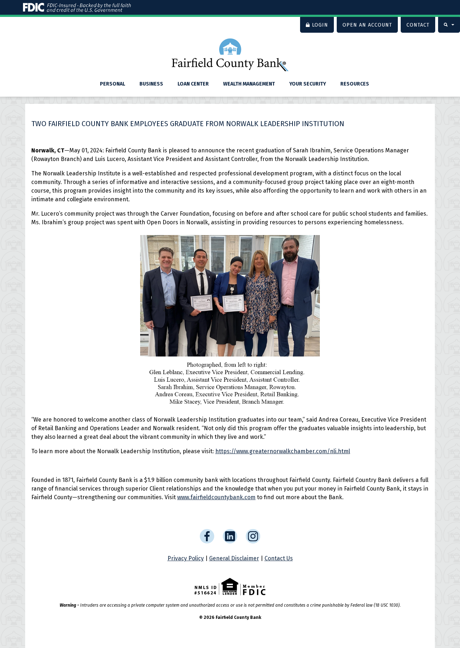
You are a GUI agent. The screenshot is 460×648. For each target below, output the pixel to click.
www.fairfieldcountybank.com (216, 497)
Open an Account (367, 25)
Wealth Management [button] (249, 84)
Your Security (307, 84)
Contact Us (278, 558)
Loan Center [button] (193, 84)
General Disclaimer (234, 558)
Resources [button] (354, 84)
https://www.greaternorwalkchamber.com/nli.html (282, 451)
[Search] (449, 25)
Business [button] (151, 84)
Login (320, 25)
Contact (417, 25)
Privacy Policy (185, 558)
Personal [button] (112, 84)
